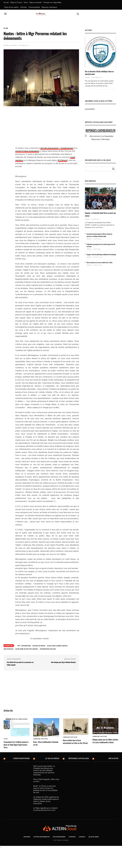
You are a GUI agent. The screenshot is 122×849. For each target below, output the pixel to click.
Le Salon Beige (52, 758)
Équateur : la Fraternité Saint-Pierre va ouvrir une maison (100, 214)
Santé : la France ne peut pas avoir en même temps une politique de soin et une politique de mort (45, 789)
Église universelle (35, 2)
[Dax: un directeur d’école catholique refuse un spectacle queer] (100, 52)
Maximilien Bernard (10, 45)
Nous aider (94, 837)
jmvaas (87, 77)
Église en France (16, 2)
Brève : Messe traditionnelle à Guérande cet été (45, 743)
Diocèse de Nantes (39, 646)
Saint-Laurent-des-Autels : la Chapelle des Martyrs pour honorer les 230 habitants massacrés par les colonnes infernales (44, 770)
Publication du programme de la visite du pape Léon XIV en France (101, 245)
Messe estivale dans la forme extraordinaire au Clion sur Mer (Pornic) (75, 741)
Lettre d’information (41, 837)
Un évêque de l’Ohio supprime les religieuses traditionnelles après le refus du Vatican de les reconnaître (46, 800)
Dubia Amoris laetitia (11, 7)
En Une (6, 28)
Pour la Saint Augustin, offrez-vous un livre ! (46, 780)
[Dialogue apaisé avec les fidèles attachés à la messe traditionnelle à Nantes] (105, 726)
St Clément (62, 160)
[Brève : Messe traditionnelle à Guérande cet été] (46, 727)
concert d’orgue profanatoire (27, 151)
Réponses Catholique (78, 758)
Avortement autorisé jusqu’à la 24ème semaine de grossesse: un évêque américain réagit (99, 235)
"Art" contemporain (24, 646)
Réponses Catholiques (49, 7)
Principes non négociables (52, 2)
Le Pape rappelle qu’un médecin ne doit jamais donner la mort (45, 809)
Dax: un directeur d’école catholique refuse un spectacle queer (99, 72)
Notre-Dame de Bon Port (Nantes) (26, 649)
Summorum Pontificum (40, 738)
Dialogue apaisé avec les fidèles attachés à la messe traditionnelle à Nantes (105, 741)
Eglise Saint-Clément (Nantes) (57, 646)
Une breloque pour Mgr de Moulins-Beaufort (63, 662)
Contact (82, 837)
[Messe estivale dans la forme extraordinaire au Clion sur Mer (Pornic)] (76, 726)
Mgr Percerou (9, 649)
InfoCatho (23, 7)
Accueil (6, 2)
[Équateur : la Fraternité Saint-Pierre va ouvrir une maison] (100, 198)
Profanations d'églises (48, 649)
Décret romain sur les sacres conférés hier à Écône (99, 262)
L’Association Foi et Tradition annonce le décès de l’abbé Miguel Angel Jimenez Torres (16, 744)
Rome (26, 2)
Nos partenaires (59, 837)
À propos (72, 837)
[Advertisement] (47, 128)
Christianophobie (34, 7)
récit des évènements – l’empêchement (56, 148)
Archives (26, 837)
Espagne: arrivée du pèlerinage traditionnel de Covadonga (101, 254)
